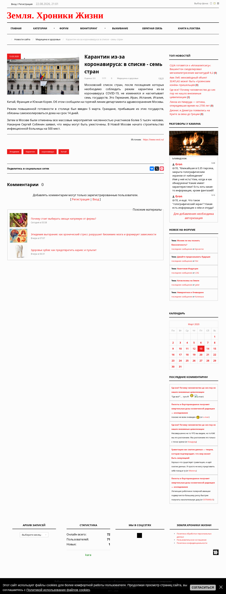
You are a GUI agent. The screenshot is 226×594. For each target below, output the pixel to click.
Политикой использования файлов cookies (58, 590)
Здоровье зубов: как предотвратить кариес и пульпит (64, 250)
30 (173, 366)
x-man (206, 417)
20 (201, 354)
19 (194, 354)
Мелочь (192, 470)
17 (180, 354)
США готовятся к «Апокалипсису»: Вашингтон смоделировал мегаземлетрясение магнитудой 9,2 (191, 69)
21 (207, 354)
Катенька (199, 296)
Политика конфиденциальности (192, 543)
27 (201, 360)
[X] (157, 168)
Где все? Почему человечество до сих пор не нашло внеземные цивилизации (192, 93)
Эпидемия (14, 151)
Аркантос (199, 249)
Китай (64, 151)
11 (187, 348)
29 (214, 360)
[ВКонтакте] (152, 168)
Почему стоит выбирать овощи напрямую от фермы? (63, 218)
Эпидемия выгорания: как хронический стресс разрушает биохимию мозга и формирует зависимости (93, 234)
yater (197, 285)
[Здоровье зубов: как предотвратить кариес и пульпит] (18, 257)
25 (187, 360)
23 (173, 360)
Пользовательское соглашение (191, 539)
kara (88, 555)
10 (180, 348)
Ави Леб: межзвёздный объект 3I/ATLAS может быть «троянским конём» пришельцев (190, 81)
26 (194, 360)
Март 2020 (193, 324)
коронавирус (48, 151)
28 (207, 360)
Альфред (192, 442)
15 (214, 348)
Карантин (30, 151)
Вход (96, 199)
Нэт (196, 261)
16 (173, 354)
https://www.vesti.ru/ (153, 139)
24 (180, 360)
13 (201, 348)
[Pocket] (162, 168)
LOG (197, 273)
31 (180, 366)
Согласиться (203, 587)
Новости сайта (22, 39)
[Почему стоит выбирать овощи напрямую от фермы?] (18, 226)
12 (194, 348)
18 (187, 354)
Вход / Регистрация (21, 4)
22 (214, 354)
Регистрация (81, 199)
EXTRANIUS (208, 499)
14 (207, 348)
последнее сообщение (181, 249)
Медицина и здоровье (48, 39)
